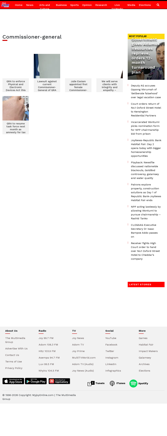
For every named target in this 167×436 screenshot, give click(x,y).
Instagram (111, 357)
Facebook (111, 344)
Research (101, 5)
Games (143, 338)
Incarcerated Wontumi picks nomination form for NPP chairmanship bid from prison (145, 127)
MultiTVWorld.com (84, 357)
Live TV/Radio (117, 6)
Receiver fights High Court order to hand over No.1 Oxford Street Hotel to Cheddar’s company (145, 251)
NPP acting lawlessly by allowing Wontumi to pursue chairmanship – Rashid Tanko (146, 212)
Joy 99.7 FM (46, 338)
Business (61, 5)
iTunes (120, 383)
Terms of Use (13, 361)
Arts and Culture (44, 6)
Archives (144, 364)
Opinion (87, 5)
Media (131, 5)
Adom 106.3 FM (48, 344)
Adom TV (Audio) (82, 364)
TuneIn (100, 383)
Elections (145, 5)
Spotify (142, 383)
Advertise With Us (16, 348)
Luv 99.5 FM (46, 364)
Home (19, 5)
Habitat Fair (146, 344)
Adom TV (78, 344)
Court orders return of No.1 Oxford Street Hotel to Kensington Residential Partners (146, 109)
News (29, 5)
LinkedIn (110, 364)
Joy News (78, 338)
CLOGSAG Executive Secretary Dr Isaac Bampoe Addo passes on (144, 230)
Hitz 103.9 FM (47, 351)
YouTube (110, 338)
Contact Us (12, 355)
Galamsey (145, 357)
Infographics (113, 370)
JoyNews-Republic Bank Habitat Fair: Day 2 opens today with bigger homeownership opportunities (146, 148)
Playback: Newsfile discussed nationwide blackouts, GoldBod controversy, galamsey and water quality (145, 170)
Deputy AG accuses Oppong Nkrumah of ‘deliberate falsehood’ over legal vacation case (146, 91)
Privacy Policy (13, 368)
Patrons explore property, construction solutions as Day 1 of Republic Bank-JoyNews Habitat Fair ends (146, 192)
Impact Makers (148, 351)
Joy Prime (78, 351)
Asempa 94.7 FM (49, 357)
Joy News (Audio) (83, 370)
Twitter (109, 351)
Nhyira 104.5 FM (49, 370)
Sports (74, 5)
